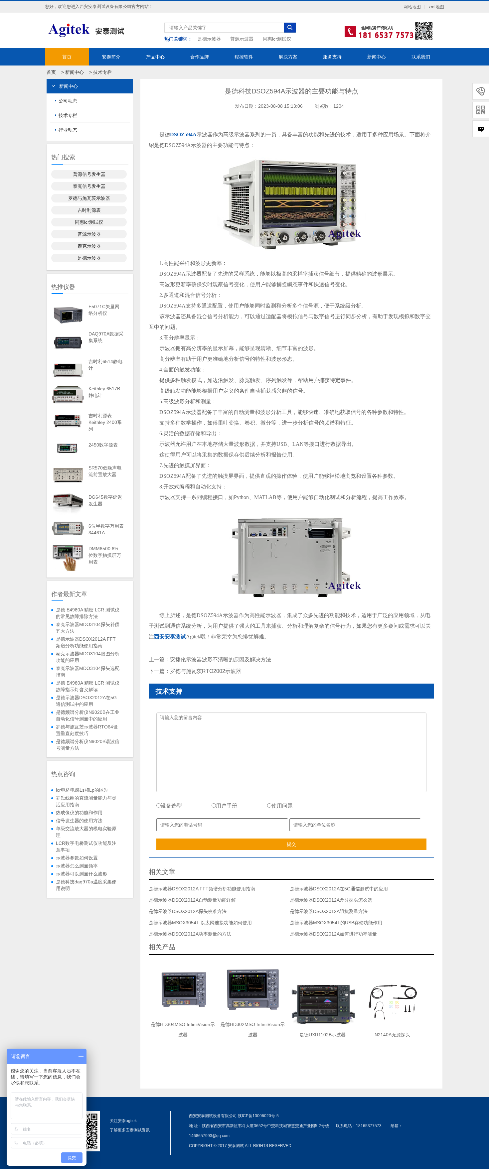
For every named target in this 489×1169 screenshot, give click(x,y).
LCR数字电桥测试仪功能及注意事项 (86, 846)
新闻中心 (376, 57)
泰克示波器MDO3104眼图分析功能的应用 (87, 657)
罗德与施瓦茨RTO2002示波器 (205, 671)
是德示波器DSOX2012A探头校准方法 (188, 911)
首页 (67, 57)
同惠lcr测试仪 (277, 39)
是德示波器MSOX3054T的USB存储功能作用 (336, 922)
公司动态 (68, 100)
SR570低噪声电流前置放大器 (104, 471)
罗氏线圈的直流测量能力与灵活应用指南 (86, 801)
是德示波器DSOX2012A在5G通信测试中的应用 (86, 701)
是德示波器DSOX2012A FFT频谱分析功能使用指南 (86, 642)
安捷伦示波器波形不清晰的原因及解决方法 (220, 659)
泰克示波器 (89, 246)
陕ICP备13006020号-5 (258, 1115)
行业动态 (68, 130)
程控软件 (244, 57)
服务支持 (332, 57)
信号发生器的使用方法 (79, 820)
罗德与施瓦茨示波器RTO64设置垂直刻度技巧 (87, 730)
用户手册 (226, 806)
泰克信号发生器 (89, 186)
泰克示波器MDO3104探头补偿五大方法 (87, 628)
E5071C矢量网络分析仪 (103, 310)
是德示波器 (209, 39)
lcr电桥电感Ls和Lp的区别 (82, 790)
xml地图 (436, 6)
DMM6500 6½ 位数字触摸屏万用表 (104, 555)
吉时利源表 (89, 210)
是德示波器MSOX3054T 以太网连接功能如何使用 (200, 922)
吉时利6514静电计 (105, 365)
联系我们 (420, 57)
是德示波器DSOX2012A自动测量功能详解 (192, 900)
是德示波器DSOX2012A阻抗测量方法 (329, 911)
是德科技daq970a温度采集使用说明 (86, 885)
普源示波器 (241, 39)
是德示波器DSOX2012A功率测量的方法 (190, 934)
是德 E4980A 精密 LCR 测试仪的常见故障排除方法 (87, 613)
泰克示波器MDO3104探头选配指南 (87, 672)
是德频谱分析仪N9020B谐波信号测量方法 (87, 745)
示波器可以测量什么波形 (81, 873)
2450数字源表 (103, 445)
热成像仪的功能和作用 (79, 812)
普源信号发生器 (89, 174)
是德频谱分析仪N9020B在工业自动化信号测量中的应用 (87, 715)
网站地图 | (414, 6)
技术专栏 (102, 72)
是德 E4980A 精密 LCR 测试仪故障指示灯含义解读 (87, 686)
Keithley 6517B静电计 (104, 392)
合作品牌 (199, 57)
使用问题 (282, 806)
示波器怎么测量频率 (77, 865)
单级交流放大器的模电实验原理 (86, 832)
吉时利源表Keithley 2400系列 (105, 422)
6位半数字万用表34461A (106, 529)
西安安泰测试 (170, 636)
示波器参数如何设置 (77, 857)
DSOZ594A (183, 134)
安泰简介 (111, 57)
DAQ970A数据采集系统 (105, 337)
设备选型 (171, 806)
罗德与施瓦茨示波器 (89, 198)
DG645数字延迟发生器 (105, 500)
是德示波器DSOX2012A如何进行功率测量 (333, 934)
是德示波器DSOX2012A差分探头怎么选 (331, 900)
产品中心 (155, 57)
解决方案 (288, 57)
